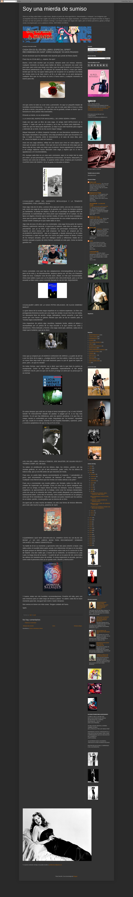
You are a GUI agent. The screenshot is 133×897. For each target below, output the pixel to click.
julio (92, 485)
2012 (90, 536)
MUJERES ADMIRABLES (95, 346)
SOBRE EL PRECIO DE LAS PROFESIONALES (102, 655)
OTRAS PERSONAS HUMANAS (97, 349)
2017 (90, 526)
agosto (92, 482)
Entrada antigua (78, 626)
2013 (90, 534)
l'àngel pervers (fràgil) (95, 192)
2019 (90, 522)
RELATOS (91, 357)
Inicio (53, 626)
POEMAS (91, 353)
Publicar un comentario (30, 622)
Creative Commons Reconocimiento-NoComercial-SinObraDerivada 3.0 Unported (99, 108)
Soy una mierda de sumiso (55, 9)
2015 (90, 530)
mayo (92, 489)
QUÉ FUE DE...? (93, 355)
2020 (90, 519)
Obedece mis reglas (95, 217)
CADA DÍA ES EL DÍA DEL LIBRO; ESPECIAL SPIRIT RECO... (98, 494)
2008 (90, 545)
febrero (92, 513)
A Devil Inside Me (94, 251)
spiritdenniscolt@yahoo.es (55, 864)
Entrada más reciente (28, 626)
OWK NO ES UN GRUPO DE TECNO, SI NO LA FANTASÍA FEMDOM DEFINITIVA (103, 619)
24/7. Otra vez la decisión (95, 183)
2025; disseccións (94, 194)
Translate (100, 51)
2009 (90, 543)
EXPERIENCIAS (93, 338)
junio (92, 487)
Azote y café (93, 182)
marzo (92, 510)
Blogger (75, 876)
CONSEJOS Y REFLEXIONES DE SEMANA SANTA (98, 500)
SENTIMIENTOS (93, 359)
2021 (90, 517)
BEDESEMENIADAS (94, 335)
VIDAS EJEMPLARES (94, 360)
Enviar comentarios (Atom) (36, 628)
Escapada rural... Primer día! (96, 218)
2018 (90, 524)
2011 (90, 539)
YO (90, 362)
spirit (89, 107)
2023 (90, 470)
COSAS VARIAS (93, 336)
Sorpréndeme (93, 253)
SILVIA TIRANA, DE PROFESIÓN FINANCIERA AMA (103, 632)
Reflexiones (99, 229)
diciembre (93, 474)
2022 (90, 472)
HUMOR (91, 340)
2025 (90, 466)
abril (92, 491)
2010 (90, 541)
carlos (91, 241)
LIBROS (91, 344)
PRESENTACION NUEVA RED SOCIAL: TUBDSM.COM (103, 644)
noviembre (93, 476)
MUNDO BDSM (93, 347)
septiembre (93, 480)
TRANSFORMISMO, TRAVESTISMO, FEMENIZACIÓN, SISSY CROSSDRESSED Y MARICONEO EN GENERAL (102, 606)
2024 (90, 468)
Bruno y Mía (93, 227)
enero (92, 515)
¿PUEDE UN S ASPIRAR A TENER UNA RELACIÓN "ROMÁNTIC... (100, 507)
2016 (90, 528)
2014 (90, 532)
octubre (93, 478)
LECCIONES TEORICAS (95, 342)
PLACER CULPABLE (94, 351)
